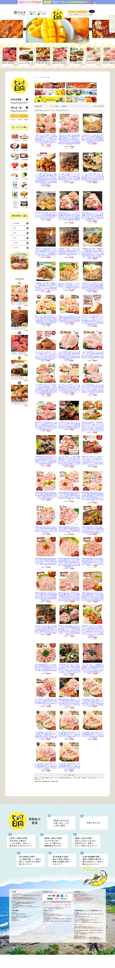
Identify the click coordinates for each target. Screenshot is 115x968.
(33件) (48, 187)
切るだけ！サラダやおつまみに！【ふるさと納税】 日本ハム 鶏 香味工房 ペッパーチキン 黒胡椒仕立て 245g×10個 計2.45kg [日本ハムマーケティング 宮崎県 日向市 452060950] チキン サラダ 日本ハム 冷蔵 (69, 286)
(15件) (48, 467)
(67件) (72, 324)
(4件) (49, 326)
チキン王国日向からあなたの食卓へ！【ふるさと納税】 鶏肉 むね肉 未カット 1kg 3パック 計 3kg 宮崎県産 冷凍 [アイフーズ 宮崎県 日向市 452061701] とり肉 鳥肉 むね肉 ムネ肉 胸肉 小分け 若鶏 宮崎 (92, 735)
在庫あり (57, 106)
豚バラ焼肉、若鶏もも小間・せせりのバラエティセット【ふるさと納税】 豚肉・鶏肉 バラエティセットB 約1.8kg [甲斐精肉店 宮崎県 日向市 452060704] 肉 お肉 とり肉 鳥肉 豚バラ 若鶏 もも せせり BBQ (46, 215)
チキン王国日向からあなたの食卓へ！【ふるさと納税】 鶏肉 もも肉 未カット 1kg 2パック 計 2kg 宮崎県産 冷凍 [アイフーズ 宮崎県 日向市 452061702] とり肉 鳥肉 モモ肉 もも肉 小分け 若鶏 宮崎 (46, 766)
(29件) (95, 223)
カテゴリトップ (37, 77)
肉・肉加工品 (43, 77)
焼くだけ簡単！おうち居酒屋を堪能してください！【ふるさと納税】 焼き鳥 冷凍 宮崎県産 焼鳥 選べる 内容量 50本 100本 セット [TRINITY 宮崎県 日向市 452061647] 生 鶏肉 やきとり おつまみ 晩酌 (46, 702)
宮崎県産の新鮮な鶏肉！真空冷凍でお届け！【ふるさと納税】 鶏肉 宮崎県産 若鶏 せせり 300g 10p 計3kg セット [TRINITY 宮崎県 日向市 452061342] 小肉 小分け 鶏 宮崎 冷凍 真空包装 (69, 529)
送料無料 (64, 106)
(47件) (72, 148)
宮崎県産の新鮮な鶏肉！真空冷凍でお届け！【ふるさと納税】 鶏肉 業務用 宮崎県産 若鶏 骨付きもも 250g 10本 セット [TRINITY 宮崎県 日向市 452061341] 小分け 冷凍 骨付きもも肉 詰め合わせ (46, 529)
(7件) (95, 567)
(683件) (49, 146)
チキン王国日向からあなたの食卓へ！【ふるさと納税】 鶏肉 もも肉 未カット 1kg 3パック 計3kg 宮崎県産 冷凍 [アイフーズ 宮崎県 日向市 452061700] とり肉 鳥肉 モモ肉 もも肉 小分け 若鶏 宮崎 (69, 735)
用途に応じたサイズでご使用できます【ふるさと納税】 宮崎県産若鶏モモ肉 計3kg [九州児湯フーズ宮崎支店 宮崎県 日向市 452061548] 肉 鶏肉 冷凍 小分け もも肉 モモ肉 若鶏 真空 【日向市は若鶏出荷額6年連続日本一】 (69, 318)
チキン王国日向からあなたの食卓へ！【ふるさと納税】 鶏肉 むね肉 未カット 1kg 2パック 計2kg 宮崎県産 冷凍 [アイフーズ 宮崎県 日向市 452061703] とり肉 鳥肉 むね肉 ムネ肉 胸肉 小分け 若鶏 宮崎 (69, 766)
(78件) (48, 396)
